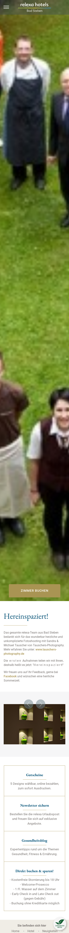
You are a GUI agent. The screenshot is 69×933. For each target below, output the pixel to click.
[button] (59, 923)
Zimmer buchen (34, 590)
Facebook (10, 676)
